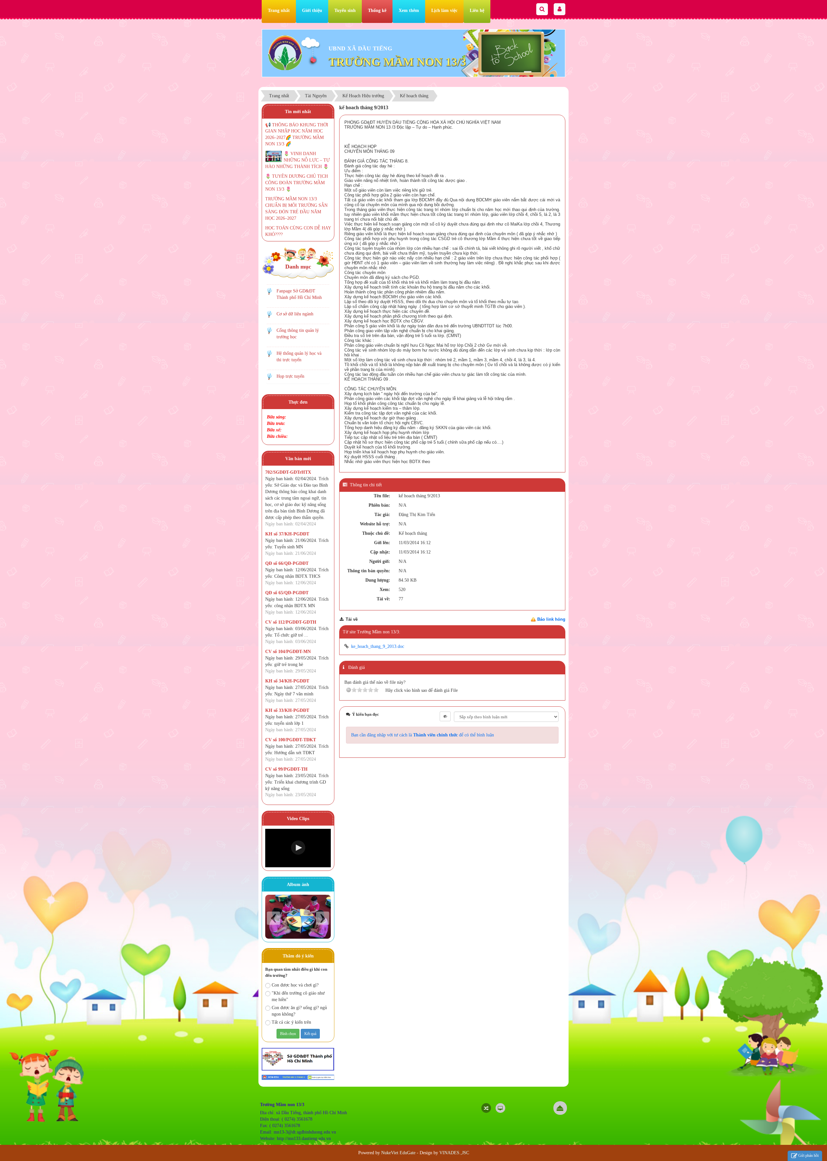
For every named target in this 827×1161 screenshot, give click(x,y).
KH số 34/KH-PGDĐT (287, 681)
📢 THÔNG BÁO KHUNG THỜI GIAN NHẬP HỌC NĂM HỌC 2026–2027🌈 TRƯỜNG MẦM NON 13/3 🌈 (296, 134)
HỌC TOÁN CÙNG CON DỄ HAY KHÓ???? (298, 231)
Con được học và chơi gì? (295, 985)
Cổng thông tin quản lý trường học (298, 333)
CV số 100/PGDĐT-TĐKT (290, 739)
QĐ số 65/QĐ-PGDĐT (287, 592)
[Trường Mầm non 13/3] (285, 52)
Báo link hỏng (551, 619)
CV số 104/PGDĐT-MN (288, 651)
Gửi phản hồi (808, 1155)
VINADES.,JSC (454, 1152)
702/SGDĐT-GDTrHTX (288, 472)
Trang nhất (279, 10)
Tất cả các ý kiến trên (291, 1022)
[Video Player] (298, 848)
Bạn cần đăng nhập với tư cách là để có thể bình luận (422, 735)
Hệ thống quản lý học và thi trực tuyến (299, 356)
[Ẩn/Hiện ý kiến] (445, 716)
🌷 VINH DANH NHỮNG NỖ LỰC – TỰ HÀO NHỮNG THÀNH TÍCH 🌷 (297, 160)
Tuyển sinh (345, 10)
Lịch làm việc (444, 10)
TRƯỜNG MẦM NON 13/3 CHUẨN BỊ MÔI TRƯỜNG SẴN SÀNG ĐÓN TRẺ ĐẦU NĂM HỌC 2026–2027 (296, 208)
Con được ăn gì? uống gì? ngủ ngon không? (299, 1011)
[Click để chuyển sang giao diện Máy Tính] (500, 1108)
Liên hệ (477, 10)
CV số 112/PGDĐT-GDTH (290, 622)
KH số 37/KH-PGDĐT (287, 534)
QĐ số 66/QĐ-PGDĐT (287, 563)
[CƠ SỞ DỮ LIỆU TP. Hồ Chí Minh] (298, 1076)
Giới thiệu (312, 10)
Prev (273, 918)
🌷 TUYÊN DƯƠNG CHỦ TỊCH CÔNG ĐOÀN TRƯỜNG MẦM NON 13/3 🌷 (296, 183)
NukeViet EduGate (398, 1152)
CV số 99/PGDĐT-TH (286, 769)
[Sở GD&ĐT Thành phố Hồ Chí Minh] (298, 1058)
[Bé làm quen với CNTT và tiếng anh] (298, 916)
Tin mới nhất (298, 111)
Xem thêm (409, 10)
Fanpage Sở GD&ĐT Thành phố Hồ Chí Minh (299, 294)
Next (322, 918)
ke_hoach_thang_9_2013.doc (377, 646)
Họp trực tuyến (290, 376)
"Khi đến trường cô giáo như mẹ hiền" (298, 996)
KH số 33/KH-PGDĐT (287, 710)
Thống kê (377, 10)
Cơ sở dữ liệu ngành (295, 313)
